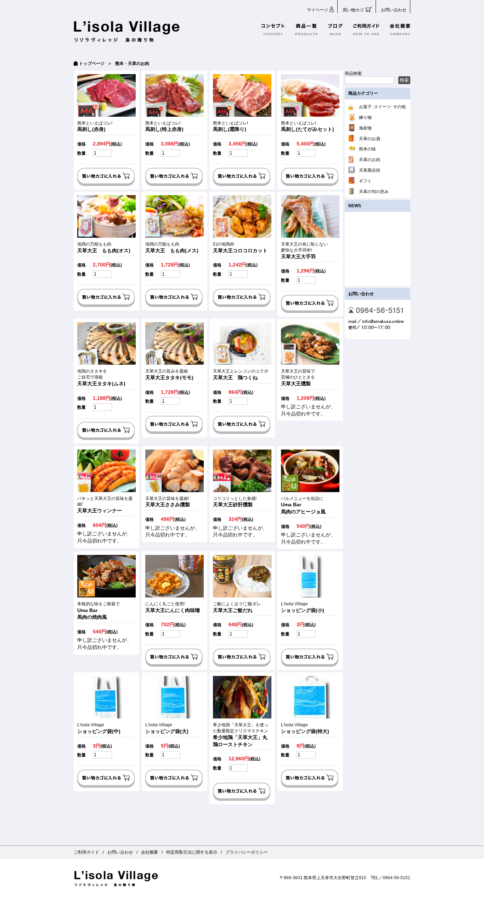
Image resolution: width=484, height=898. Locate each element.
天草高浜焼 (369, 170)
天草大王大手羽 (304, 250)
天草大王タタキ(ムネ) (101, 377)
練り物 (365, 117)
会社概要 (149, 852)
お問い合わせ (393, 9)
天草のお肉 (369, 159)
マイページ (317, 9)
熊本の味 (367, 149)
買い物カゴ (353, 9)
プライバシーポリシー (246, 852)
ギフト (365, 180)
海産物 (365, 128)
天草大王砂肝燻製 (235, 502)
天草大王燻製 (298, 377)
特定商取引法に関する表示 (191, 852)
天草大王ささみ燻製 (167, 502)
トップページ (92, 63)
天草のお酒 (369, 138)
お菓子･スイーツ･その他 (382, 106)
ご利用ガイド (86, 852)
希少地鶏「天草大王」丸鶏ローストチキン (240, 734)
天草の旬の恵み (374, 191)
